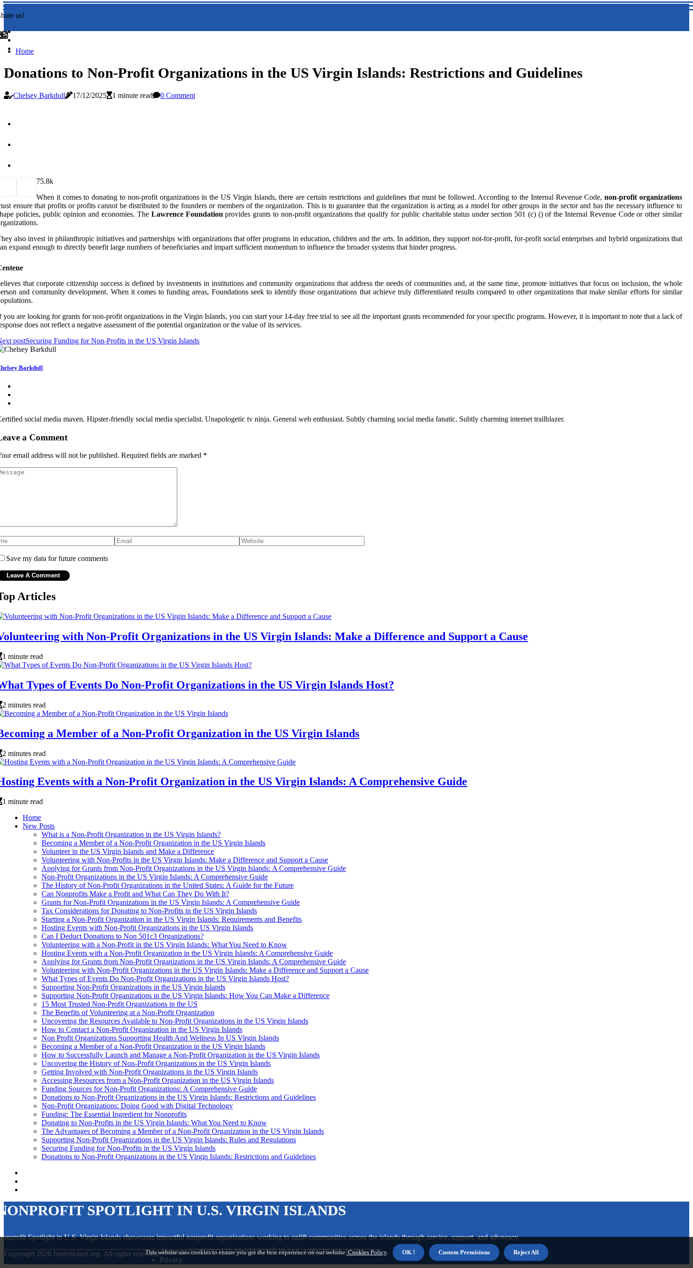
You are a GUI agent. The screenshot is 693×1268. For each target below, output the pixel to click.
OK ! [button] (408, 1252)
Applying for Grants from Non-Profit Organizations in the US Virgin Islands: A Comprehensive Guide (193, 868)
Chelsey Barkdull (39, 95)
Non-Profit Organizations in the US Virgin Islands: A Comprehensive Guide (154, 877)
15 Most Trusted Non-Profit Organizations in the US (119, 1004)
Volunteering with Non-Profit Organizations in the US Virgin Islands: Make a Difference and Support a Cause (205, 970)
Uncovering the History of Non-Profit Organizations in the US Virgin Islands (156, 1063)
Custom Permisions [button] (464, 1252)
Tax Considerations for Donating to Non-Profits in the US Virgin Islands (149, 911)
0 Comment (177, 95)
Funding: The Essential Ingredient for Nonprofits (114, 1114)
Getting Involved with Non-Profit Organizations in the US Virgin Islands (149, 1072)
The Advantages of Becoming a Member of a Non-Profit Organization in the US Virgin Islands (182, 1131)
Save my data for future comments (57, 558)
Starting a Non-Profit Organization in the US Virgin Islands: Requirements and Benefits (171, 919)
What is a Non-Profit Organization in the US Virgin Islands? (131, 834)
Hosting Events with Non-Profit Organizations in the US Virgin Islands (147, 928)
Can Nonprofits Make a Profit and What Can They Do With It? (135, 894)
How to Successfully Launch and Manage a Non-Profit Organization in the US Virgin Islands (180, 1055)
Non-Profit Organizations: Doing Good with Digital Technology (137, 1106)
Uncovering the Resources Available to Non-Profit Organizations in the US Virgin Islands (174, 1021)
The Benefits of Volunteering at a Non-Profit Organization (127, 1012)
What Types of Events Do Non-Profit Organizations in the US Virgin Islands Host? (165, 979)
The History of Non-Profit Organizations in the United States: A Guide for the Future (167, 885)
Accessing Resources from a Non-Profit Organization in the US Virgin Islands (157, 1080)
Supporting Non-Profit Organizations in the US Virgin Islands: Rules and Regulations (168, 1140)
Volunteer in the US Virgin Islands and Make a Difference (127, 851)
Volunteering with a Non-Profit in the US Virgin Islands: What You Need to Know (164, 945)
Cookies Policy (366, 1252)
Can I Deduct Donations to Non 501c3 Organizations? (122, 936)
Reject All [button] (526, 1252)
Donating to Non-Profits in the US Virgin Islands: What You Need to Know (154, 1123)
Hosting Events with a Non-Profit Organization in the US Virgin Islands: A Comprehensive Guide (187, 953)
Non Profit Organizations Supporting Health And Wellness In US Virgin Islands (160, 1038)
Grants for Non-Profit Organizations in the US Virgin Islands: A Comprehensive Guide (170, 902)
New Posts (39, 826)
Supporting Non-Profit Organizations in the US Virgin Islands (133, 987)
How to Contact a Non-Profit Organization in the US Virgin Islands (141, 1029)
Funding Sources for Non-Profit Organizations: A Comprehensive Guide (149, 1089)
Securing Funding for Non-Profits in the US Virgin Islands (128, 1148)
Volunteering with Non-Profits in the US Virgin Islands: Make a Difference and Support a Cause (184, 860)
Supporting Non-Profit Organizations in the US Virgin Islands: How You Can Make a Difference (185, 996)
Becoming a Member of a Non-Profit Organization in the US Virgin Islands (153, 843)
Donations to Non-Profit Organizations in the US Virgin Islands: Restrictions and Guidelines (178, 1097)
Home (25, 51)
